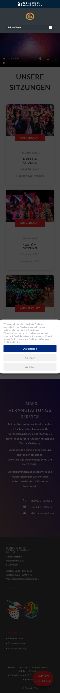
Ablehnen (30, 357)
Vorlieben (30, 366)
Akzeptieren (30, 348)
